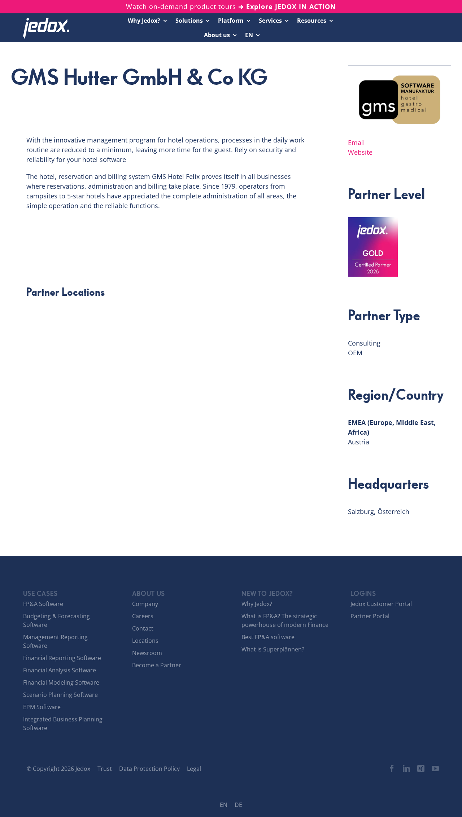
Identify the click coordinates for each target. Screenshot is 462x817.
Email (356, 142)
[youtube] (435, 768)
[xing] (420, 768)
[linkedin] (406, 768)
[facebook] (392, 768)
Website (360, 152)
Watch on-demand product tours (231, 6)
